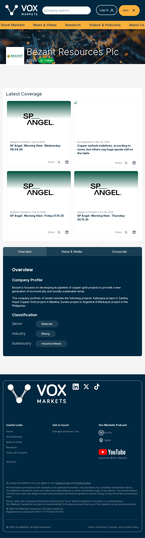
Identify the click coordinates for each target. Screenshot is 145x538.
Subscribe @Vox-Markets (113, 458)
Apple (107, 440)
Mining (46, 333)
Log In (104, 10)
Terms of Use (62, 483)
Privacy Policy (83, 483)
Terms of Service (97, 527)
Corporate (119, 251)
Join (125, 10)
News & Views (45, 25)
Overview (25, 251)
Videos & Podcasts (105, 25)
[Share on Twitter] (59, 162)
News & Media (72, 251)
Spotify (108, 432)
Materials (47, 323)
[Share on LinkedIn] (67, 162)
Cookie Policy (131, 527)
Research (73, 25)
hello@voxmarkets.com (65, 431)
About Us (136, 25)
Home (9, 431)
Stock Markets (13, 25)
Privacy (113, 527)
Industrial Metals (51, 343)
